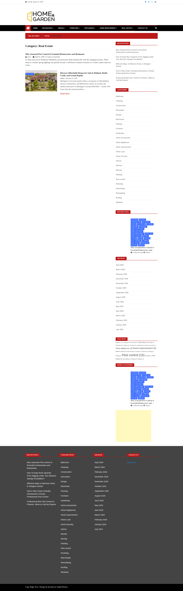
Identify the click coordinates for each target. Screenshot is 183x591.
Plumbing (119, 184)
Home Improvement (108, 28)
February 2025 (121, 320)
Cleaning (119, 101)
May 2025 (119, 306)
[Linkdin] (155, 2)
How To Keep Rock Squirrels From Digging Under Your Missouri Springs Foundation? (41, 476)
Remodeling (120, 193)
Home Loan (120, 152)
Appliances (89, 28)
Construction (121, 105)
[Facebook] (145, 2)
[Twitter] (149, 2)
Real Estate (127, 28)
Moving (118, 170)
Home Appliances (122, 142)
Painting (119, 175)
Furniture (74, 28)
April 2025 (120, 311)
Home (35, 28)
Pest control (120, 179)
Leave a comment (53, 57)
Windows (119, 202)
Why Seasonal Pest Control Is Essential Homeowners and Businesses (54, 54)
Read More (65, 94)
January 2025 (121, 325)
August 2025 (120, 297)
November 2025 (122, 283)
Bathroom (119, 96)
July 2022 (119, 329)
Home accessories (123, 138)
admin (62, 78)
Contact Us (142, 28)
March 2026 (120, 269)
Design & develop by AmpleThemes (54, 587)
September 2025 (122, 292)
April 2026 (120, 265)
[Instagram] (152, 2)
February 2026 (121, 274)
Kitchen (119, 165)
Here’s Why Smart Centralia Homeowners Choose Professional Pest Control (39, 494)
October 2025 (121, 288)
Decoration (47, 28)
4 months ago (138, 252)
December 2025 (122, 279)
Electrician (120, 119)
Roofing (119, 198)
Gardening (120, 133)
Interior (118, 161)
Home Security (121, 156)
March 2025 (120, 315)
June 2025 (120, 302)
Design (61, 28)
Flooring (119, 124)
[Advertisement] (133, 426)
